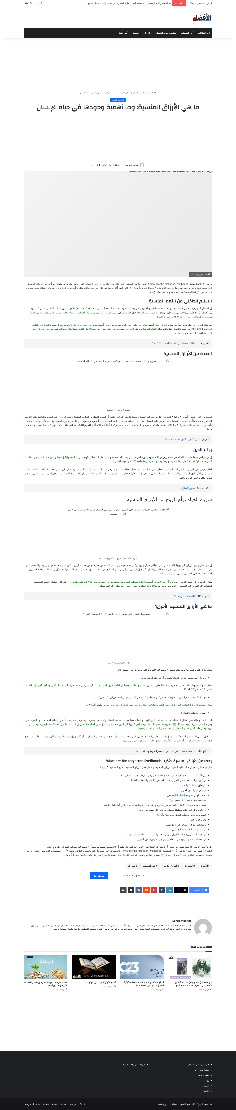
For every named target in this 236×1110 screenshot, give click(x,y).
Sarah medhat (132, 165)
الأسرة (204, 865)
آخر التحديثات (187, 33)
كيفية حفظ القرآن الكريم (179, 751)
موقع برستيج (203, 1075)
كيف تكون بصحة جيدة (180, 439)
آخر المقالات (204, 33)
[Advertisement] (118, 63)
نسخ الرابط (99, 875)
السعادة (189, 865)
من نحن (72, 1104)
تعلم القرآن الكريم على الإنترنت (101, 982)
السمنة (136, 33)
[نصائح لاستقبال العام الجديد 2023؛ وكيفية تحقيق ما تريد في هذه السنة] (142, 967)
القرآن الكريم (178, 795)
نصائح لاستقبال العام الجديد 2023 (174, 343)
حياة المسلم (149, 865)
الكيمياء (205, 1085)
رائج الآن (148, 33)
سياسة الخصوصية (32, 1104)
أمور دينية (123, 33)
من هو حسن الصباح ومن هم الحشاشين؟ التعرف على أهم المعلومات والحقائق (193, 984)
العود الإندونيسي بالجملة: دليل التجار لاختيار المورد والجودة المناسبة (141, 3)
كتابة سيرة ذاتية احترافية (198, 1064)
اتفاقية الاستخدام (50, 1104)
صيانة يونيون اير (202, 1069)
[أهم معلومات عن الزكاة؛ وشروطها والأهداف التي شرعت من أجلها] (45, 967)
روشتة (206, 1080)
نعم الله (131, 865)
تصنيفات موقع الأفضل (166, 33)
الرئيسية (150, 92)
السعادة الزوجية (185, 596)
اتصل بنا (63, 1104)
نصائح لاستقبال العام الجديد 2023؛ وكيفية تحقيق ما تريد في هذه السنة (144, 984)
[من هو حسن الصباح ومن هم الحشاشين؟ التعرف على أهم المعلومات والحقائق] (190, 967)
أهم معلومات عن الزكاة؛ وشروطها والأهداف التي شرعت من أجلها (45, 984)
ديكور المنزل (188, 488)
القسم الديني (138, 92)
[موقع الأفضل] (202, 17)
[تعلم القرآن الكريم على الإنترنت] (94, 967)
